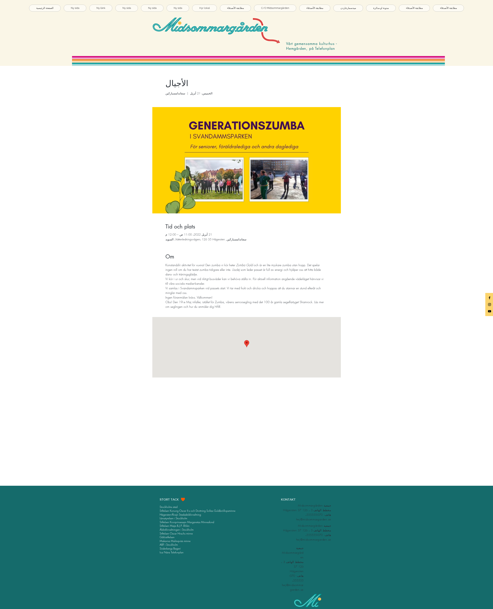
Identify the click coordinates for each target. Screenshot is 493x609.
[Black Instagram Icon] (489, 304)
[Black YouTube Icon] (489, 311)
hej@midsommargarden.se (313, 519)
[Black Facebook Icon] (489, 298)
